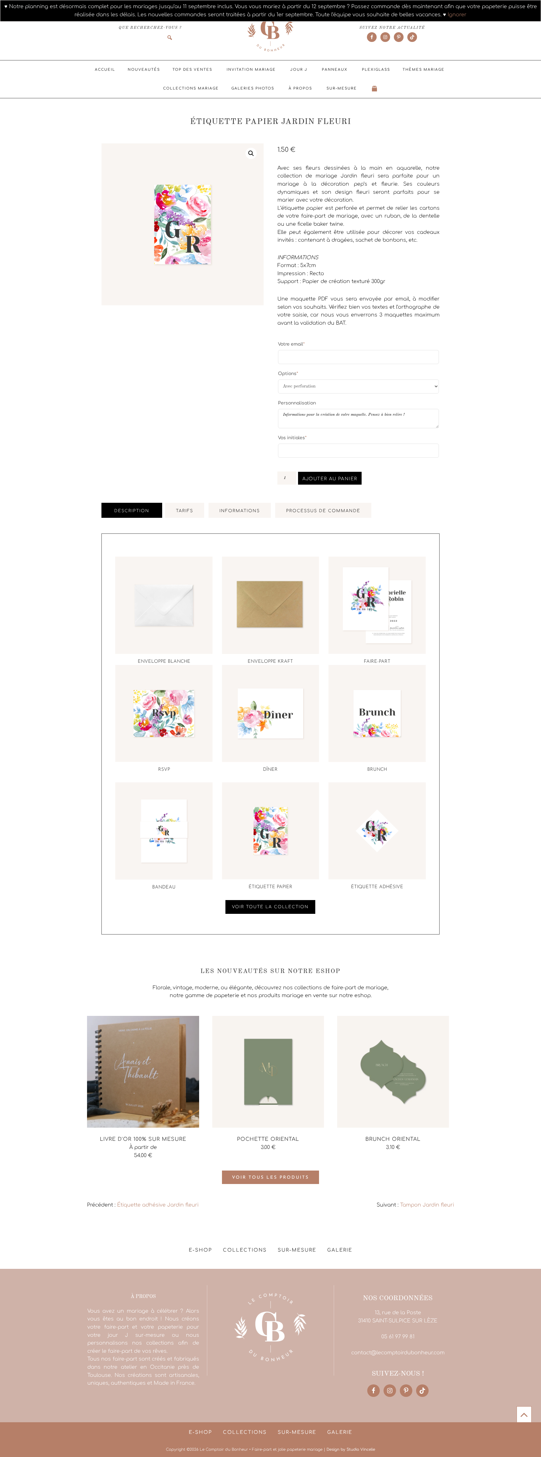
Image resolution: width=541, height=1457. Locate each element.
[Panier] (374, 88)
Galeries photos (252, 88)
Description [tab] (131, 511)
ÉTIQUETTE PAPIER (270, 887)
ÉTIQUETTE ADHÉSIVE (377, 887)
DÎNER (270, 769)
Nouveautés (144, 70)
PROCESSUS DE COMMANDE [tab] (323, 511)
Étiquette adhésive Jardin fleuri (157, 1205)
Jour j (298, 70)
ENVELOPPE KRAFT (270, 661)
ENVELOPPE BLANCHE (164, 661)
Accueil (105, 70)
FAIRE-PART (377, 661)
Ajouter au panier (330, 478)
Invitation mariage (251, 70)
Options (288, 373)
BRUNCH (377, 769)
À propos (300, 88)
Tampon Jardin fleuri (427, 1205)
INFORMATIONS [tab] (239, 511)
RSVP (164, 769)
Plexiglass (376, 70)
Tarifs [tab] (184, 511)
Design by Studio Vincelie (351, 1449)
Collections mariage (191, 88)
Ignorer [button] (457, 15)
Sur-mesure (342, 88)
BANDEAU (164, 887)
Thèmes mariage (424, 70)
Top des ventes (192, 70)
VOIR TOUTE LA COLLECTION (270, 907)
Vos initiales (292, 437)
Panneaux (335, 70)
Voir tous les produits (270, 1177)
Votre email (291, 344)
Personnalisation (297, 403)
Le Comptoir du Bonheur (270, 30)
